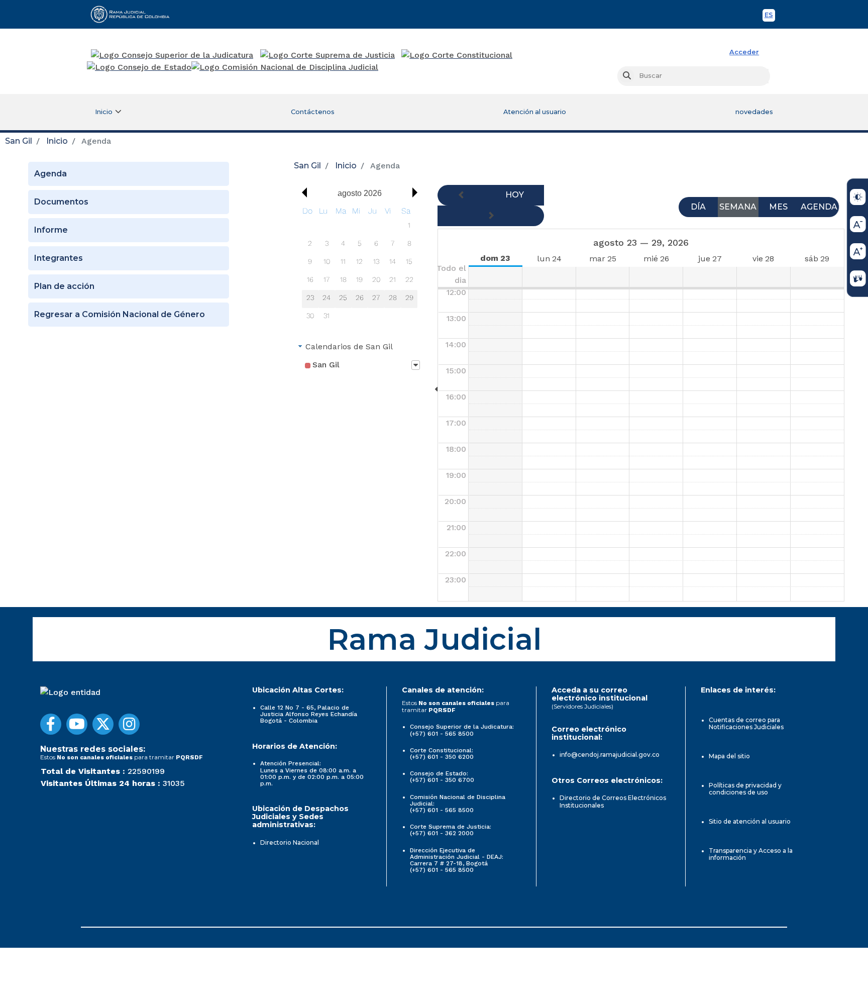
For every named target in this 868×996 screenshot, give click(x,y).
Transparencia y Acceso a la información (751, 854)
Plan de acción (64, 286)
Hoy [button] (514, 195)
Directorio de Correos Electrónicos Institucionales (613, 801)
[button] (302, 192)
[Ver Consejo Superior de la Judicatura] (172, 55)
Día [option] (698, 207)
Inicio (57, 141)
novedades (754, 112)
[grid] (359, 265)
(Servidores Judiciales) (582, 706)
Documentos (61, 202)
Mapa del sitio (729, 756)
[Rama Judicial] (134, 14)
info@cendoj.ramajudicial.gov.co (610, 754)
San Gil (18, 141)
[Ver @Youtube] (76, 724)
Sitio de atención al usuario (750, 821)
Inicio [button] (104, 112)
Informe (51, 230)
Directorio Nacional (289, 842)
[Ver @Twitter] (103, 724)
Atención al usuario (534, 112)
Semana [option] (737, 207)
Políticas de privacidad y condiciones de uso (745, 788)
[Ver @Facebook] (50, 724)
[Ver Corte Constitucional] (457, 55)
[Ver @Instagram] (129, 724)
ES (770, 16)
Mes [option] (778, 207)
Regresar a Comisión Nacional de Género (119, 314)
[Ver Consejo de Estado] (139, 67)
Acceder (744, 52)
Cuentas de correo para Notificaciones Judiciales (746, 723)
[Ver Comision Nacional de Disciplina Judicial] (284, 67)
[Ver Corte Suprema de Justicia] (327, 55)
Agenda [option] (819, 207)
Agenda (50, 173)
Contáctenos (313, 112)
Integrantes (58, 258)
